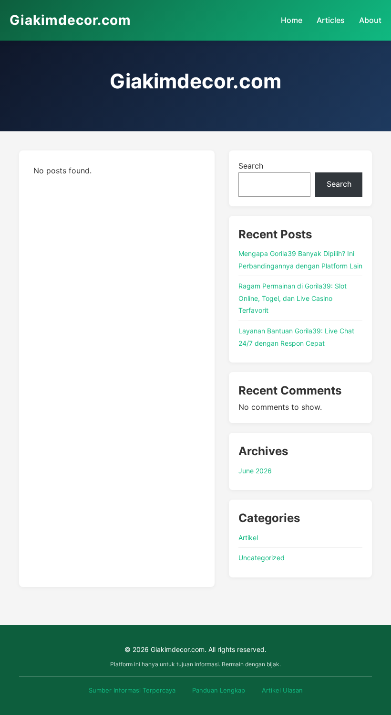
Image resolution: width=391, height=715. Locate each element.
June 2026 (255, 471)
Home (291, 20)
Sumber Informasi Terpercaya (132, 690)
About (370, 20)
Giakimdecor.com (70, 20)
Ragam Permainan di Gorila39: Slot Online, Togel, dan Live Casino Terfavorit (292, 298)
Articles (331, 20)
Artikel (248, 538)
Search (250, 166)
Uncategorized (261, 558)
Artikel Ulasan (282, 690)
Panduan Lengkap (218, 690)
